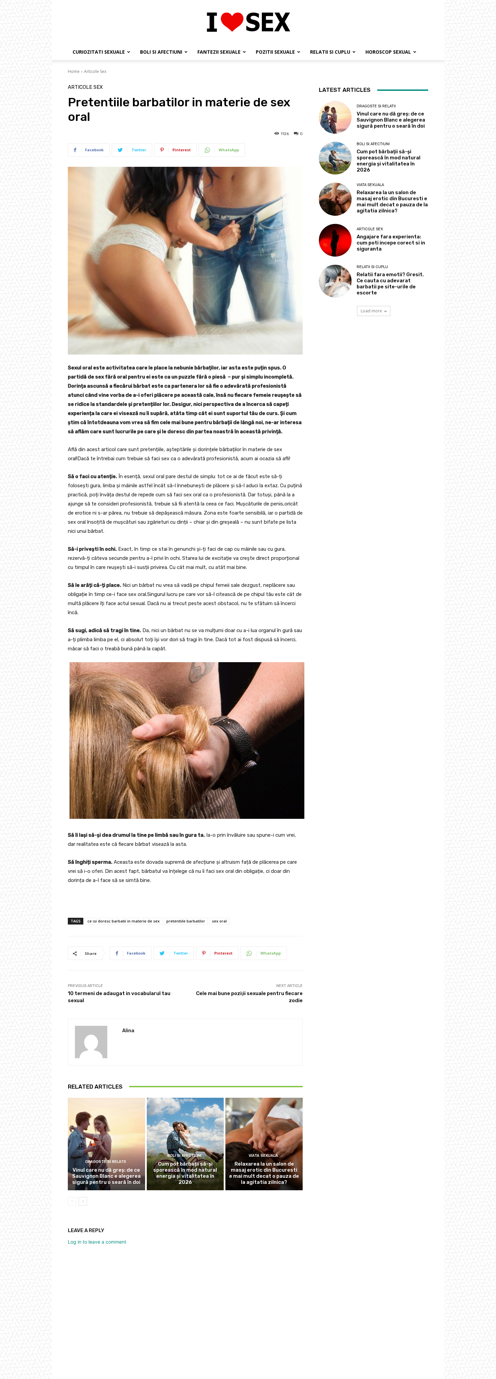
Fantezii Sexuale (219, 52)
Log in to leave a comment (97, 1242)
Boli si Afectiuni (161, 52)
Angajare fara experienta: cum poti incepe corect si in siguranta (391, 243)
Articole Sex (95, 71)
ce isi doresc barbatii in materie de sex (123, 920)
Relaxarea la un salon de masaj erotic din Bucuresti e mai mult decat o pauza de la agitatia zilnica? (264, 1173)
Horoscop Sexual (388, 52)
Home (74, 71)
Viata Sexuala (263, 1155)
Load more (371, 311)
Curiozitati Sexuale (99, 52)
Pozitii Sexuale (275, 52)
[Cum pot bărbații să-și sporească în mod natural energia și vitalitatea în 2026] (185, 1144)
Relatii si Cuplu (330, 52)
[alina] (95, 1042)
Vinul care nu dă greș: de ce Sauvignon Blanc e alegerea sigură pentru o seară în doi (106, 1176)
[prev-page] (72, 1201)
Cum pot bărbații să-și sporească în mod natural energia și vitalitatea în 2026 (185, 1173)
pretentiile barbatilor (185, 920)
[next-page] (83, 1201)
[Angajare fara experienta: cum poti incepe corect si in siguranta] (335, 240)
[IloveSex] (248, 22)
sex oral (219, 920)
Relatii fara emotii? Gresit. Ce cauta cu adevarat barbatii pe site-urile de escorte (390, 283)
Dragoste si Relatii (105, 1162)
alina (128, 1030)
